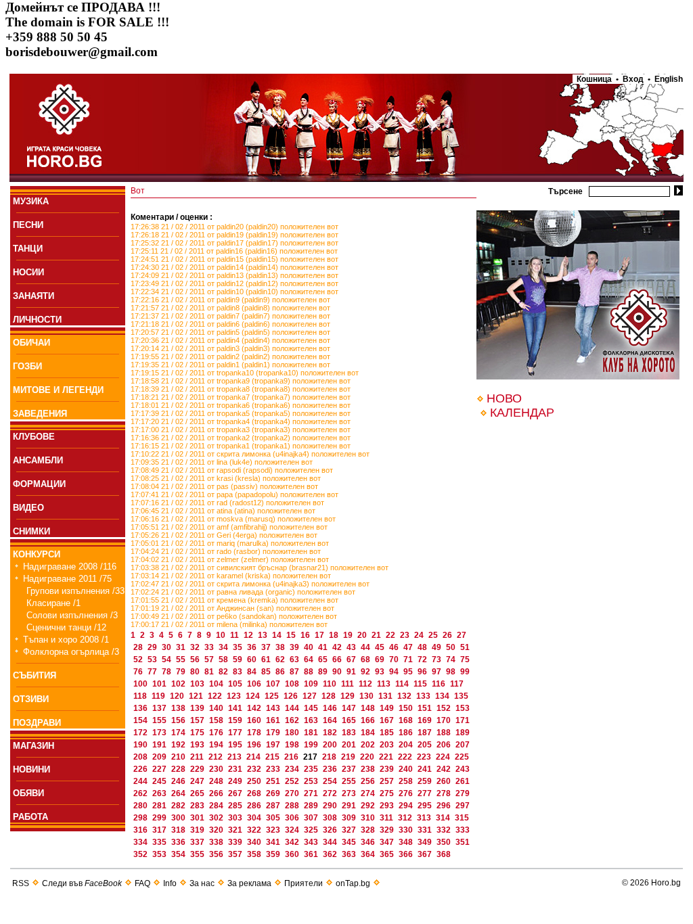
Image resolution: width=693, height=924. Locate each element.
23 (405, 635)
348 (407, 842)
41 (324, 647)
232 (255, 769)
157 (198, 720)
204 (407, 744)
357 (236, 854)
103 (198, 684)
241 (426, 769)
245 (160, 781)
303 (236, 818)
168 (407, 720)
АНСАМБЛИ (38, 460)
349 (426, 842)
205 (426, 744)
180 (293, 732)
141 (236, 708)
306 (293, 818)
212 (216, 757)
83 (238, 671)
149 (388, 708)
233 (274, 769)
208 (141, 757)
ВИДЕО (28, 508)
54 (167, 659)
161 (274, 720)
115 (421, 684)
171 (462, 720)
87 (295, 671)
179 (274, 732)
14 (278, 635)
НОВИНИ (31, 769)
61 (267, 659)
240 (407, 769)
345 (350, 842)
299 (160, 818)
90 (338, 671)
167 (388, 720)
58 (224, 659)
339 (236, 842)
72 (423, 659)
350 (445, 842)
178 (255, 732)
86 (281, 671)
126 (292, 696)
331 (426, 830)
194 (217, 744)
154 (141, 720)
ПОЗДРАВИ (37, 723)
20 (363, 635)
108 (293, 684)
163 (312, 720)
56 (196, 659)
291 (350, 805)
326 (331, 830)
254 (331, 781)
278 (445, 793)
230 (217, 769)
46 (395, 647)
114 (403, 684)
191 (160, 744)
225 (462, 757)
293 (388, 805)
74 (451, 659)
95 (409, 671)
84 (253, 671)
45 (380, 647)
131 (386, 696)
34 (224, 647)
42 (338, 647)
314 (444, 818)
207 (462, 744)
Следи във (82, 883)
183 (350, 732)
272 (331, 793)
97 (437, 671)
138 (179, 708)
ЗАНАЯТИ (33, 296)
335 (160, 842)
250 (255, 781)
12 (249, 635)
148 (369, 708)
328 (369, 830)
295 (426, 805)
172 (141, 732)
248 (217, 781)
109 (312, 684)
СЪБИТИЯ (34, 675)
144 (293, 708)
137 (160, 708)
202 (369, 744)
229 (198, 769)
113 (385, 684)
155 (160, 720)
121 (197, 696)
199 (312, 744)
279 (462, 793)
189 (462, 732)
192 (179, 744)
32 (196, 647)
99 (465, 671)
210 (179, 757)
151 (426, 708)
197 (274, 744)
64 (309, 659)
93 (380, 671)
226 (141, 769)
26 (448, 635)
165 (350, 720)
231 (236, 769)
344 (331, 842)
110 (330, 684)
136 (141, 708)
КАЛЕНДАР (522, 412)
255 (350, 781)
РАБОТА (30, 817)
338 (217, 842)
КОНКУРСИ (36, 554)
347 (388, 842)
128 (329, 696)
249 (236, 781)
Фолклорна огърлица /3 (71, 652)
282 (179, 805)
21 (377, 635)
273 (350, 793)
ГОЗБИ (27, 366)
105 (236, 684)
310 (369, 818)
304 (255, 818)
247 (198, 781)
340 (255, 842)
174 (179, 732)
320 (217, 830)
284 (217, 805)
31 (181, 647)
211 (198, 757)
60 (253, 659)
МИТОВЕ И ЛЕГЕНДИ (58, 390)
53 (153, 659)
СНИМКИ (31, 531)
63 (295, 659)
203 (388, 744)
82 (224, 671)
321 (236, 830)
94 (395, 671)
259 (426, 781)
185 (388, 732)
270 (293, 793)
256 (369, 781)
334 (141, 842)
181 (312, 732)
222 (406, 757)
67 (352, 659)
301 (198, 818)
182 (331, 732)
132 (405, 696)
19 (349, 635)
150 (407, 708)
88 (309, 671)
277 (426, 793)
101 (160, 684)
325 (312, 830)
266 (217, 793)
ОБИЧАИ (31, 343)
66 (338, 659)
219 (349, 757)
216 (292, 757)
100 (141, 684)
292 (369, 805)
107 (274, 684)
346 (369, 842)
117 (457, 684)
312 (406, 818)
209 (160, 757)
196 (255, 744)
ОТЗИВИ (31, 699)
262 (141, 793)
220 (368, 757)
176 (217, 732)
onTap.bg (353, 883)
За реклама (249, 883)
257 (388, 781)
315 (462, 818)
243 (462, 769)
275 (388, 793)
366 (407, 854)
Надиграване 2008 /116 (69, 566)
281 (160, 805)
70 (395, 659)
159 (236, 720)
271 (312, 793)
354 (179, 854)
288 (293, 805)
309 (350, 818)
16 (306, 635)
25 (434, 635)
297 (462, 805)
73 (437, 659)
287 (274, 805)
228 (179, 769)
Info (170, 883)
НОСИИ (28, 272)
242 (445, 769)
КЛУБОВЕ (34, 437)
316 (141, 830)
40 (309, 647)
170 (445, 720)
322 (255, 830)
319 (198, 830)
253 (312, 781)
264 (179, 793)
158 (217, 720)
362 (331, 854)
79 (181, 671)
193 (198, 744)
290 (331, 805)
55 (181, 659)
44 (366, 647)
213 (235, 757)
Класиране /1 (53, 603)
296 (445, 805)
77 (153, 671)
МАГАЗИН (33, 746)
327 (350, 830)
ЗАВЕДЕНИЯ (40, 414)
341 (274, 842)
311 (387, 818)
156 (179, 720)
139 (198, 708)
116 (439, 684)
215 (273, 757)
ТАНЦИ (28, 249)
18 (334, 635)
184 (369, 732)
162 (293, 720)
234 (293, 769)
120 (178, 696)
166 (369, 720)
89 (324, 671)
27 (461, 635)
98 (451, 671)
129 (348, 696)
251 (274, 781)
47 (409, 647)
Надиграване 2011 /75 (67, 579)
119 (159, 696)
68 (366, 659)
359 (274, 854)
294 (407, 805)
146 (331, 708)
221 (387, 757)
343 (312, 842)
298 (141, 818)
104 (217, 684)
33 (210, 647)
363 (350, 854)
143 (274, 708)
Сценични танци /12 (66, 627)
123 (235, 696)
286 (255, 805)
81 (210, 671)
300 (179, 818)
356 (217, 854)
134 (443, 696)
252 (293, 781)
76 (139, 671)
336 (179, 842)
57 (210, 659)
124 (254, 696)
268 (255, 793)
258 (407, 781)
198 (293, 744)
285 (236, 805)
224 (444, 757)
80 (196, 671)
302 (217, 818)
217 (311, 757)
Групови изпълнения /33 (75, 591)
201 (350, 744)
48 (423, 647)
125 (273, 696)
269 (274, 793)
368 (445, 854)
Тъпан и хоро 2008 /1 (66, 639)
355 (198, 854)
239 (388, 769)
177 (236, 732)
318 (179, 830)
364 (369, 854)
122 (216, 696)
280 (141, 805)
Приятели (303, 883)
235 (312, 769)
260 (445, 781)
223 (425, 757)
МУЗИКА (31, 201)
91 (352, 671)
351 (462, 842)
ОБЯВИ (28, 793)
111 (348, 684)
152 (445, 708)
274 (369, 793)
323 (274, 830)
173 (160, 732)
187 (426, 732)
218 (330, 757)
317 (160, 830)
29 (153, 647)
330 (407, 830)
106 (255, 684)
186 (407, 732)
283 (198, 805)
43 (352, 647)
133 (424, 696)
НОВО (504, 398)
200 (331, 744)
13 (263, 635)
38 (281, 647)
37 (267, 647)
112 (366, 684)
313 (425, 818)
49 (437, 647)
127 (311, 696)
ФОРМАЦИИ (39, 484)
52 (139, 659)
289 (312, 805)
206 (445, 744)
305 (274, 818)
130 (367, 696)
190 (141, 744)
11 (235, 635)
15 (292, 635)
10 (221, 635)
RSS (20, 883)
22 (391, 635)
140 (217, 708)
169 (426, 720)
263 (160, 793)
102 (179, 684)
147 (350, 708)
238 (369, 769)
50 (451, 647)
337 (198, 842)
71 (409, 659)
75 (465, 659)
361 (312, 854)
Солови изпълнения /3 (72, 615)
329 (388, 830)
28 (139, 647)
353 (160, 854)
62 (281, 659)
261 (462, 781)
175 (198, 732)
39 (295, 647)
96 (423, 671)
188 (445, 732)
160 (255, 720)
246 (179, 781)
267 (236, 793)
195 (236, 744)
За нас (202, 883)
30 (167, 647)
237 (350, 769)
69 (380, 659)
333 (462, 830)
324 (293, 830)
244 (141, 781)
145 (312, 708)
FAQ (142, 883)
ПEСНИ (28, 225)
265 (198, 793)
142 (255, 708)
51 (465, 647)
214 (254, 757)
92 (366, 671)
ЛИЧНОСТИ (37, 320)
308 (331, 818)
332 (445, 830)
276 (407, 793)
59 (238, 659)
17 (320, 635)
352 (141, 854)
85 (267, 671)
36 (253, 647)
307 (312, 818)
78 (167, 671)
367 (426, 854)
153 (462, 708)
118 (141, 696)
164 (331, 720)
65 (324, 659)
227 (160, 769)
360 (293, 854)
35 (238, 647)
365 (388, 854)
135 (461, 696)
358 (255, 854)
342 (293, 842)
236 (331, 769)
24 (420, 635)
